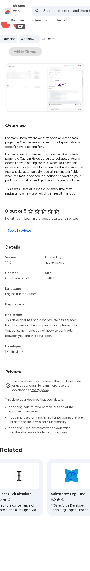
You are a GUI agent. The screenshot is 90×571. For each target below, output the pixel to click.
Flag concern (14, 304)
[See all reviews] (19, 230)
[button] (45, 87)
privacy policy (39, 390)
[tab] (17, 20)
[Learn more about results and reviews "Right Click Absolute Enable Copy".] (9, 499)
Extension (9, 39)
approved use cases (23, 411)
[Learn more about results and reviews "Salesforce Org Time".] (62, 499)
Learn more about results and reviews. (51, 219)
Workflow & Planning (30, 39)
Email (15, 352)
